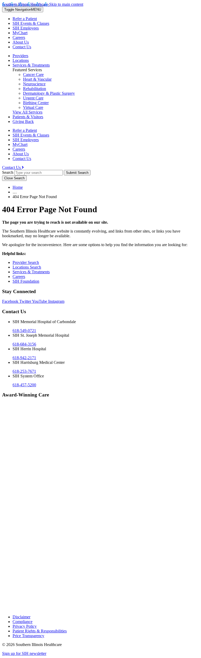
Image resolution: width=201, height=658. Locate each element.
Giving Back (23, 121)
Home (18, 187)
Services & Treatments (31, 65)
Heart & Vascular (37, 79)
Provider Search (26, 262)
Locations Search (27, 267)
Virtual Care (33, 107)
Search (7, 172)
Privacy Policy (25, 626)
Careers (19, 37)
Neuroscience (34, 84)
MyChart (20, 33)
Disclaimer (21, 617)
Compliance (22, 621)
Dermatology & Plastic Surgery (49, 93)
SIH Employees (26, 28)
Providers (20, 56)
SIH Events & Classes (31, 23)
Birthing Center (36, 102)
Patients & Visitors (28, 117)
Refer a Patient (25, 18)
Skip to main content (66, 4)
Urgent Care (33, 98)
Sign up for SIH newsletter (24, 653)
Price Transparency (28, 635)
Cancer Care (33, 74)
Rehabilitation (34, 88)
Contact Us (22, 47)
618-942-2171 (24, 357)
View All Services (27, 112)
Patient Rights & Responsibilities (40, 631)
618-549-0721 (24, 330)
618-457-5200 (24, 385)
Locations (21, 60)
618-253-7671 (24, 371)
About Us (21, 42)
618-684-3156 (24, 344)
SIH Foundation (26, 281)
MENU (22, 9)
